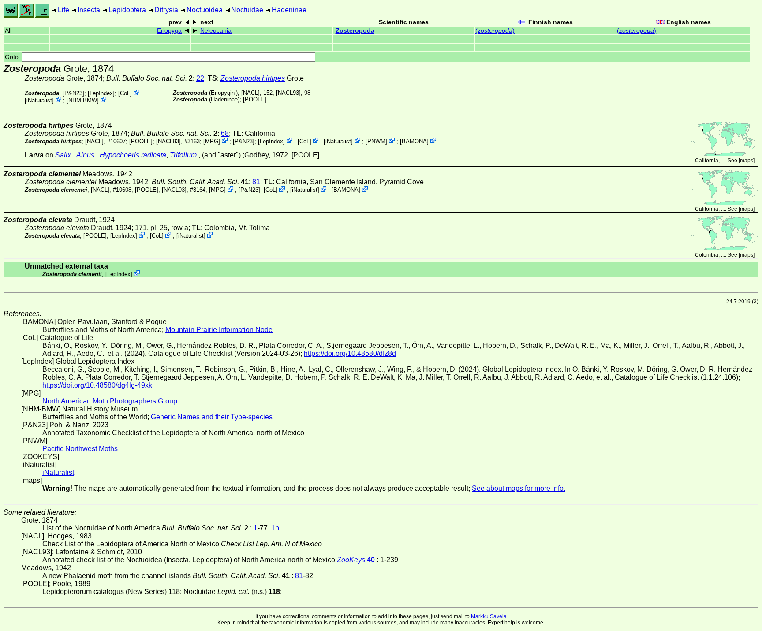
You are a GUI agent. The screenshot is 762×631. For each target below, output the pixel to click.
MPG (211, 141)
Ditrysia (166, 10)
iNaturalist (39, 100)
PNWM (376, 141)
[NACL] (250, 93)
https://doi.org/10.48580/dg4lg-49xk (97, 385)
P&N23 (73, 93)
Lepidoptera (127, 10)
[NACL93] (288, 93)
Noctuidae (247, 10)
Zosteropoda (355, 30)
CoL (125, 93)
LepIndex (101, 93)
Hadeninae (289, 10)
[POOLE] (254, 99)
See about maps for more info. (518, 488)
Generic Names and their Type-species (212, 417)
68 (225, 133)
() (495, 30)
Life (63, 10)
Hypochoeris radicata (133, 155)
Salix (63, 155)
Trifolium (183, 155)
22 (200, 78)
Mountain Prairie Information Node (219, 329)
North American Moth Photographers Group (109, 401)
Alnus (85, 155)
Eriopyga (169, 30)
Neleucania (216, 30)
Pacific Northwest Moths (80, 448)
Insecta (89, 10)
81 (256, 182)
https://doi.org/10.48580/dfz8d (350, 353)
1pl (276, 528)
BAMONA (414, 141)
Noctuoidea (205, 10)
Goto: (13, 57)
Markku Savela (489, 616)
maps (746, 160)
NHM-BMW (82, 100)
